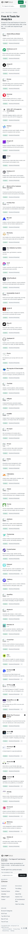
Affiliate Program (5, 896)
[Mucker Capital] (4, 881)
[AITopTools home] (7, 2)
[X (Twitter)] (21, 928)
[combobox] (11, 6)
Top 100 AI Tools (5, 916)
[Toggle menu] (25, 2)
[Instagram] (24, 928)
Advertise (3, 894)
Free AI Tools (9, 12)
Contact (3, 899)
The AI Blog (18, 888)
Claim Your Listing (19, 904)
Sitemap (12, 930)
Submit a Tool (18, 896)
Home (2, 12)
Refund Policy (5, 930)
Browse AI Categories (6, 910)
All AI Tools (4, 913)
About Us (3, 888)
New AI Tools (4, 919)
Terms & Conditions (7, 929)
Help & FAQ (18, 894)
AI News (17, 891)
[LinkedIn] (26, 928)
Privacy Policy (16, 929)
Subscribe (23, 875)
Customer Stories (5, 891)
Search (23, 6)
